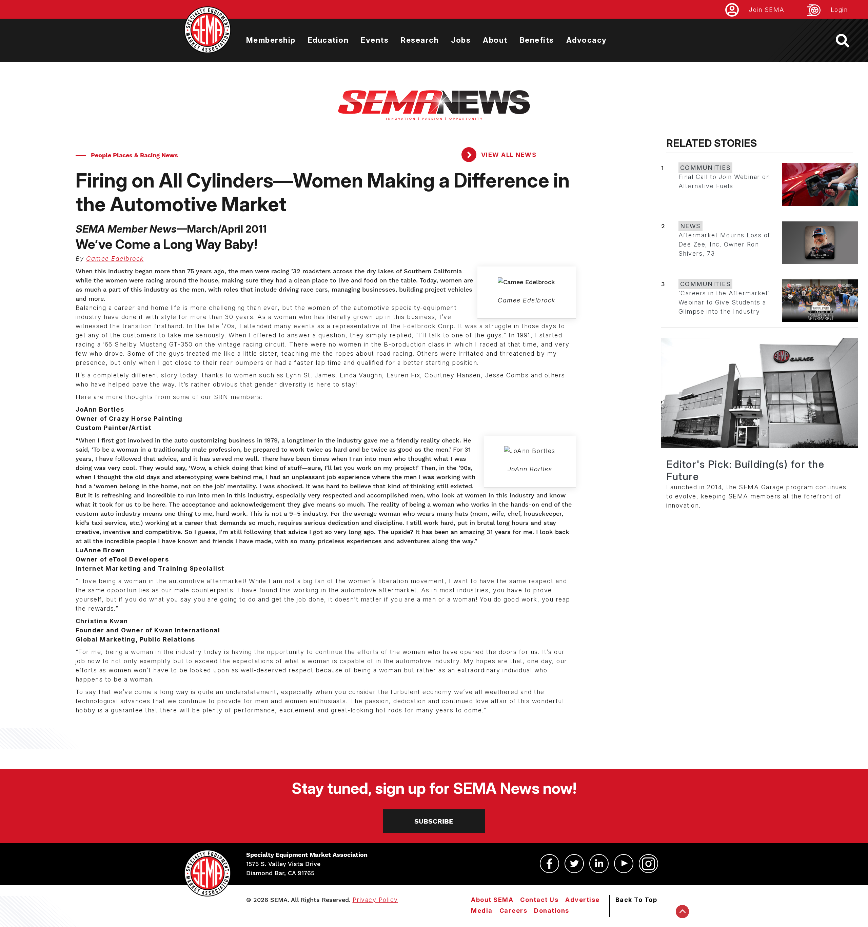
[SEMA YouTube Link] (623, 863)
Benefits (537, 40)
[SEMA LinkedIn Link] (599, 863)
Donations (551, 910)
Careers (513, 910)
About (495, 40)
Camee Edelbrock (115, 258)
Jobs (461, 40)
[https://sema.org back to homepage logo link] (848, 40)
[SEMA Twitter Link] (574, 863)
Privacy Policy (375, 899)
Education (328, 40)
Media (482, 910)
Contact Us (539, 899)
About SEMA (492, 899)
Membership (271, 40)
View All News (507, 154)
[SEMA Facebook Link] (549, 863)
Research (420, 40)
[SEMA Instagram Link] (648, 863)
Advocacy (586, 40)
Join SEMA (767, 9)
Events (375, 40)
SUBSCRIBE (433, 821)
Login (839, 9)
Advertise (582, 899)
